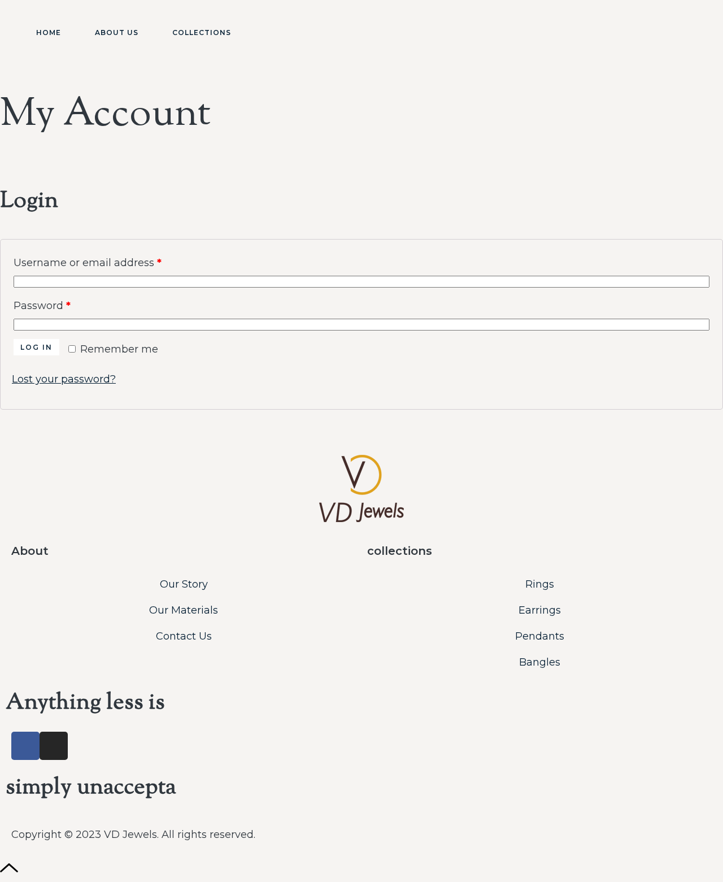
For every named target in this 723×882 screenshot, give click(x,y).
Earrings (540, 610)
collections (399, 551)
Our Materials (183, 610)
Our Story (184, 584)
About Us (116, 32)
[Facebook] (25, 746)
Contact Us (184, 636)
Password (65, 304)
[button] (680, 34)
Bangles (539, 662)
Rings (539, 584)
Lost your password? (64, 379)
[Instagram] (54, 746)
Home (48, 32)
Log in (36, 347)
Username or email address (111, 261)
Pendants (539, 636)
